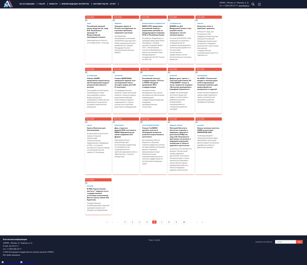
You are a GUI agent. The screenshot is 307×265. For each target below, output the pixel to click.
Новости (53, 4)
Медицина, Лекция (176, 125)
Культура (200, 23)
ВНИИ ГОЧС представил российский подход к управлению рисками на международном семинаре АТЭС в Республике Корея (153, 30)
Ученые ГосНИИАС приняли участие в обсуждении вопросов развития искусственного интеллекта (153, 132)
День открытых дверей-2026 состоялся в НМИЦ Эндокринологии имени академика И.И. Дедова (125, 132)
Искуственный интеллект (150, 125)
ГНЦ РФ (42, 4)
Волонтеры (173, 75)
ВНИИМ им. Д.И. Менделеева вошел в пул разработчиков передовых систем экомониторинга (180, 30)
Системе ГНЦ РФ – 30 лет (104, 4)
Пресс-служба (154, 240)
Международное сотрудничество (153, 23)
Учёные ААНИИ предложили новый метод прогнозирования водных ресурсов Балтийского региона (98, 82)
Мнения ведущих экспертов (75, 4)
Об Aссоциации (27, 4)
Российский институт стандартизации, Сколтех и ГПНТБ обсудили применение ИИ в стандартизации (153, 82)
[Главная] (10, 7)
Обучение (90, 186)
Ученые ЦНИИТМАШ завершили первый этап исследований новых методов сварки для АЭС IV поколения (125, 82)
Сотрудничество (175, 23)
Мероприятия (119, 125)
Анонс (89, 23)
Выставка (200, 125)
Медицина (118, 23)
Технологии (118, 75)
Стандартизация (148, 75)
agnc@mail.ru (244, 6)
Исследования (92, 75)
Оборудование (202, 75)
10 (184, 222)
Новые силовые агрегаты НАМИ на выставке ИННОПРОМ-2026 (208, 130)
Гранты (89, 125)
